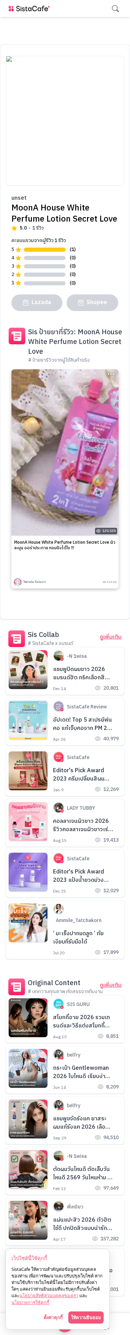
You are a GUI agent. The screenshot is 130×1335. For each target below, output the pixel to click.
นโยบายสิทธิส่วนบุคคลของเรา (48, 1295)
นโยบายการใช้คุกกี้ (30, 1302)
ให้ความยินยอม (86, 1317)
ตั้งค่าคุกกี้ (53, 1317)
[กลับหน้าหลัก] (30, 8)
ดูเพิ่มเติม (111, 637)
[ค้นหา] (115, 8)
